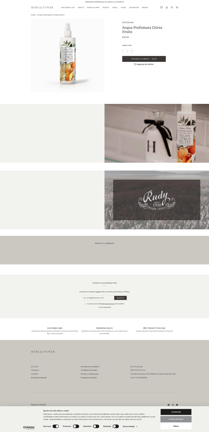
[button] (67, 7)
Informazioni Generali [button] (90, 367)
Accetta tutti (176, 412)
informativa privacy (107, 304)
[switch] (76, 426)
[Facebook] (169, 405)
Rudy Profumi (128, 22)
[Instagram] (173, 405)
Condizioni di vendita (89, 370)
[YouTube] (177, 405)
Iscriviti (120, 298)
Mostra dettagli (129, 426)
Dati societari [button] (136, 367)
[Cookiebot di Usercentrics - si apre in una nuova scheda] (28, 427)
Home (33, 15)
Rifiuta (176, 426)
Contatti (34, 374)
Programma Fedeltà (89, 378)
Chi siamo (35, 370)
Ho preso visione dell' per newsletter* (105, 304)
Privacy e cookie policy (90, 374)
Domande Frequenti (39, 378)
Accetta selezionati (176, 419)
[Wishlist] (161, 7)
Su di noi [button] (34, 367)
